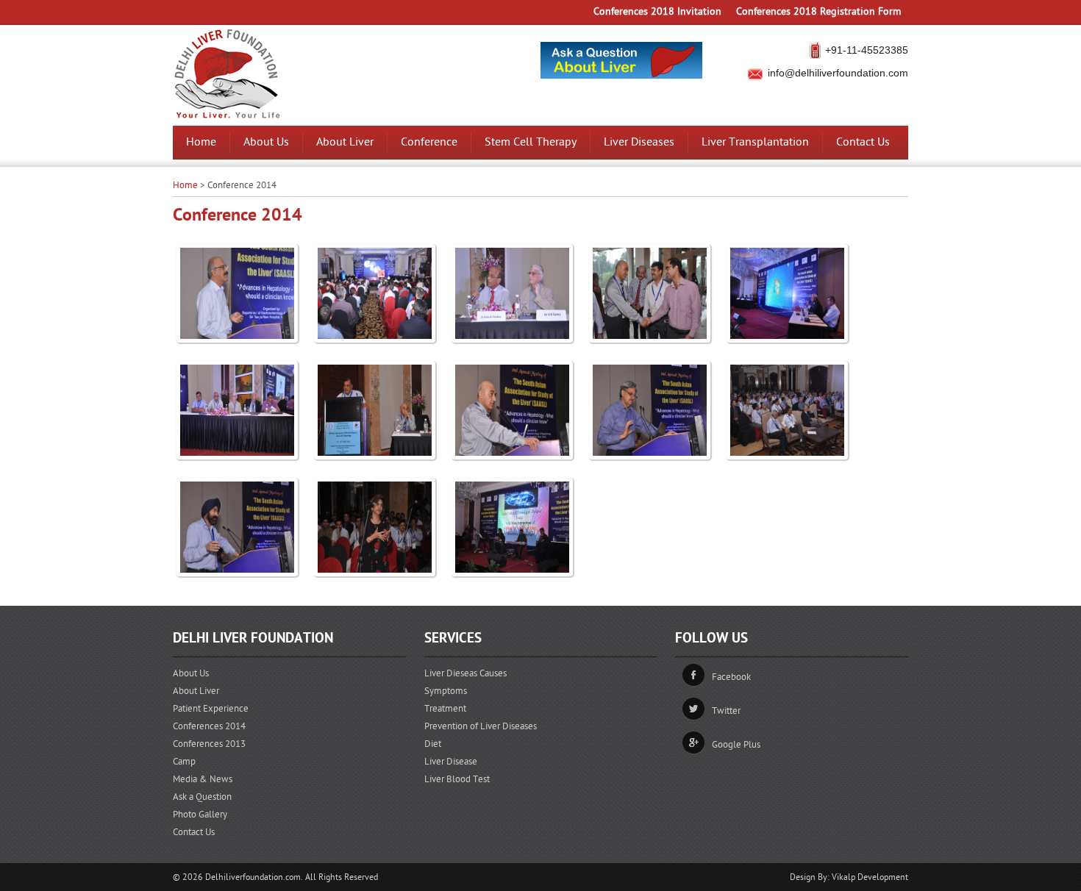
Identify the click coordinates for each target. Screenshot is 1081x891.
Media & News (202, 779)
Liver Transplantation (755, 141)
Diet (432, 744)
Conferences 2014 (209, 726)
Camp (184, 761)
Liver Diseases (639, 141)
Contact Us (863, 141)
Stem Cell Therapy (531, 141)
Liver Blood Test (457, 779)
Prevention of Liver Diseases (480, 726)
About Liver (345, 141)
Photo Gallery (200, 814)
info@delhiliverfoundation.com (838, 73)
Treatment (445, 709)
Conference (429, 141)
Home (201, 141)
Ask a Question (202, 797)
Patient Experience (211, 709)
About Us (266, 141)
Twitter (726, 711)
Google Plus (736, 745)
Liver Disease (450, 761)
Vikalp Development (870, 877)
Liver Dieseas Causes (465, 673)
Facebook (731, 677)
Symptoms (445, 691)
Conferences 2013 (209, 744)
